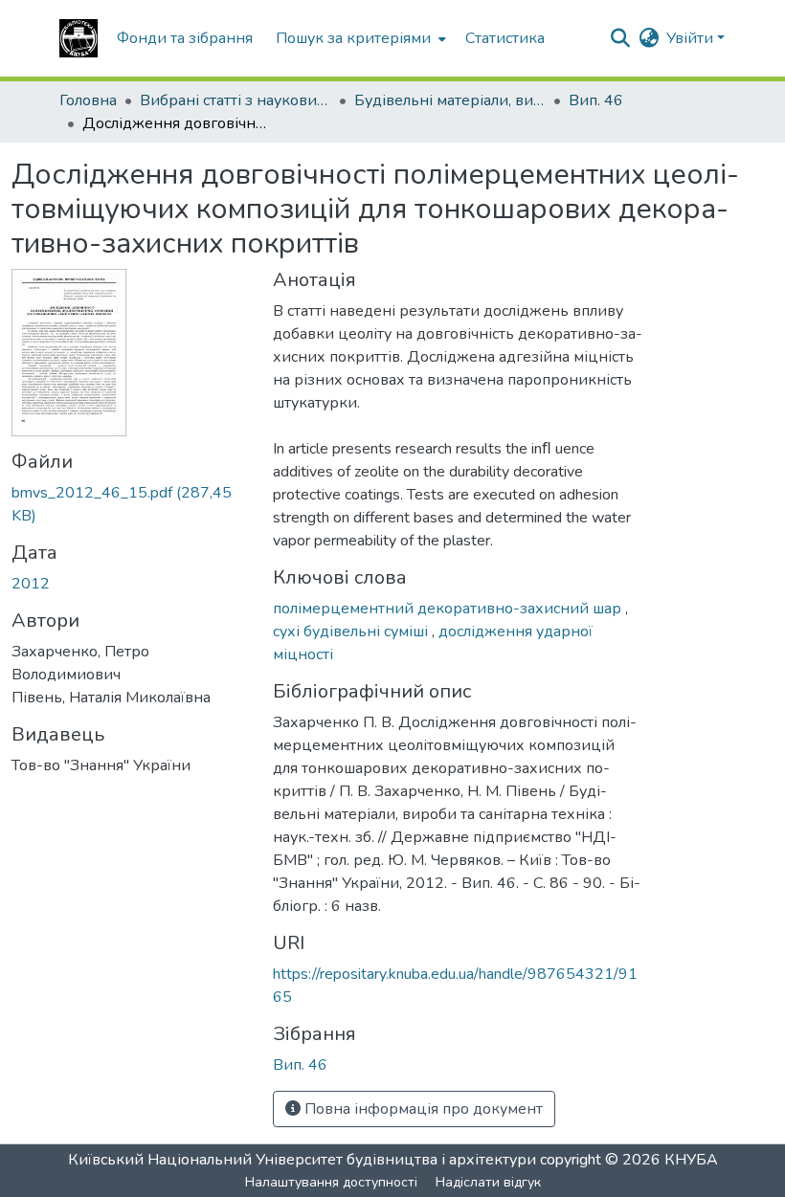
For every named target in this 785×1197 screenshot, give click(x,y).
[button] (78, 38)
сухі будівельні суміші (352, 631)
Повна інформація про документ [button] (422, 1108)
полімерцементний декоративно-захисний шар (449, 608)
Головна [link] (88, 100)
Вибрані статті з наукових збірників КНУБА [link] (235, 100)
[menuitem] (359, 38)
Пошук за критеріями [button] (353, 38)
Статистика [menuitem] (505, 38)
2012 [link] (30, 583)
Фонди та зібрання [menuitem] (185, 38)
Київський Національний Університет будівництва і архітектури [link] (302, 1159)
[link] (130, 504)
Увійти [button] (691, 38)
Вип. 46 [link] (596, 100)
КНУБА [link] (691, 1159)
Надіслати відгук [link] (488, 1182)
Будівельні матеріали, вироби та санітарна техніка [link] (450, 100)
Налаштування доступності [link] (331, 1182)
